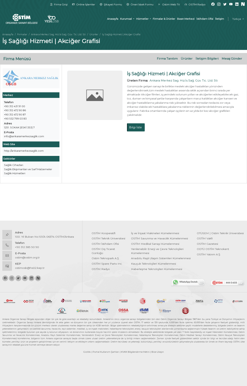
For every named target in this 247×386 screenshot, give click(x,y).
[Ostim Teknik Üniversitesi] (66, 300)
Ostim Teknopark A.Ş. (105, 258)
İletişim (219, 18)
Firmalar (22, 34)
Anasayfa (112, 18)
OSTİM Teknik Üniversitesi (108, 238)
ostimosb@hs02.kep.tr (30, 267)
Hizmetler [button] (142, 18)
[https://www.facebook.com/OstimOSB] (213, 4)
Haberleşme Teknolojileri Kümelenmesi (156, 269)
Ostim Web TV (171, 4)
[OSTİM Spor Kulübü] (142, 300)
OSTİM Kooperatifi (103, 233)
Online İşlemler (85, 4)
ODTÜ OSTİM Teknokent (213, 249)
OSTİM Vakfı (205, 238)
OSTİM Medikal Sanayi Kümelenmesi (155, 243)
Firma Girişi (60, 4)
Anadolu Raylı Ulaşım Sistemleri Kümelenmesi (161, 258)
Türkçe (236, 18)
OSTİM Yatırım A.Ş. (209, 254)
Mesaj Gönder (232, 58)
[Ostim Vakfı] (28, 300)
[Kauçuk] (185, 310)
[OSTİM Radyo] (161, 300)
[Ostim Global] (237, 300)
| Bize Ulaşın (157, 351)
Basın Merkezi (186, 18)
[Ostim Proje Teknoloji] (218, 300)
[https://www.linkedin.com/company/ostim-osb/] (237, 4)
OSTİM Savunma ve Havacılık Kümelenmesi (159, 238)
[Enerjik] (82, 310)
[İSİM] (144, 310)
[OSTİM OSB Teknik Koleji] (85, 300)
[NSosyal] (243, 4)
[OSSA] (124, 310)
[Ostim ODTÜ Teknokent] (123, 300)
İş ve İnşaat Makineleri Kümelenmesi (155, 233)
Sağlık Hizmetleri (14, 173)
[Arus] (62, 310)
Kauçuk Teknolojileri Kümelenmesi (153, 263)
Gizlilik (87, 351)
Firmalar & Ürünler (164, 18)
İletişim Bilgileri (207, 58)
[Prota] (199, 300)
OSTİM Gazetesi (207, 243)
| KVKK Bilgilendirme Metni (135, 351)
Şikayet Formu (112, 4)
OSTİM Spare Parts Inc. (107, 263)
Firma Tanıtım (167, 58)
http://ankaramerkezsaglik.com (24, 150)
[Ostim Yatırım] (47, 300)
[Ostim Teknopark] (104, 300)
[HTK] (103, 310)
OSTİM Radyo (197, 4)
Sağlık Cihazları (13, 165)
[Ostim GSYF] (180, 300)
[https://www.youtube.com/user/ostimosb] (231, 4)
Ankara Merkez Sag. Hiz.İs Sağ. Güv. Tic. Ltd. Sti (58, 34)
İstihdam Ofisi (204, 18)
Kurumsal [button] (126, 18)
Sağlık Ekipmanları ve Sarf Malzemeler (28, 169)
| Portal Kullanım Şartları (105, 351)
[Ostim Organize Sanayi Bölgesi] (9, 300)
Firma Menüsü (17, 58)
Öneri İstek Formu (141, 4)
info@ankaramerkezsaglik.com (24, 136)
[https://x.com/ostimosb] (225, 4)
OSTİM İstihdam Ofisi (105, 243)
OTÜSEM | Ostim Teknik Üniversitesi (220, 233)
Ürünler (94, 34)
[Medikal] (165, 310)
